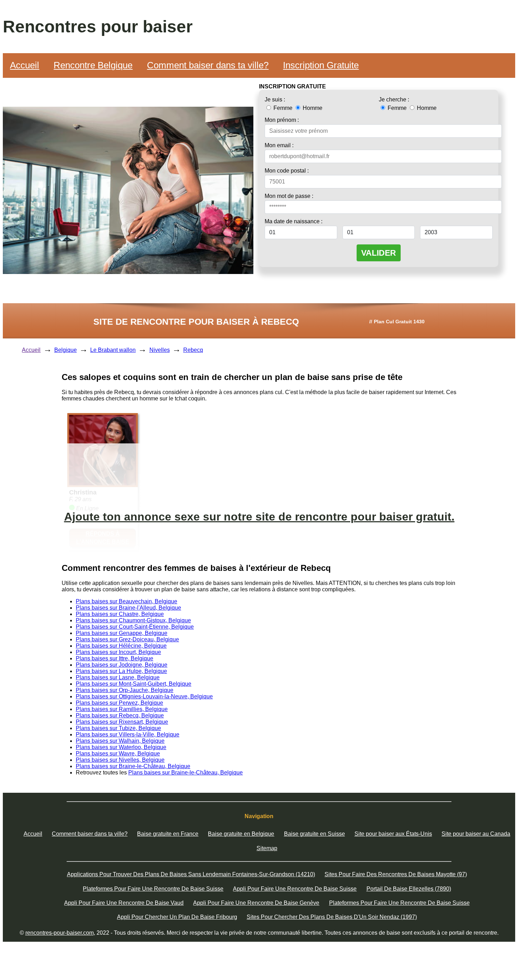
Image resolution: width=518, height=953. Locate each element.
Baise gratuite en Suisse (314, 834)
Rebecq (193, 350)
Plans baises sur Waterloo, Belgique (121, 747)
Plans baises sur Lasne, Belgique (118, 677)
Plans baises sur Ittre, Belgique (114, 658)
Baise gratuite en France (167, 834)
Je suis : (275, 99)
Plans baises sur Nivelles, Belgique (120, 760)
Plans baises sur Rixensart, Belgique (122, 722)
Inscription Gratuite (321, 65)
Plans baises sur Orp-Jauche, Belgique (124, 690)
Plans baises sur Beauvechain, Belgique (126, 601)
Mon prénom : (282, 120)
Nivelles (159, 350)
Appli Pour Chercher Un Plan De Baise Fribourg (177, 917)
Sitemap (267, 848)
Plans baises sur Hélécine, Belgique (121, 646)
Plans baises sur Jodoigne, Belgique (121, 665)
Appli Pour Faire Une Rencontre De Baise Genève (256, 903)
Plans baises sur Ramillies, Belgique (122, 709)
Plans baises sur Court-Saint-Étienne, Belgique (135, 627)
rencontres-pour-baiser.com (59, 933)
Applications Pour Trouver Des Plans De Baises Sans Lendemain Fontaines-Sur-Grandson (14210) (191, 874)
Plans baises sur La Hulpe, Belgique (121, 671)
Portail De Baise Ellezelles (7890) (408, 889)
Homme (311, 108)
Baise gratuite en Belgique (241, 834)
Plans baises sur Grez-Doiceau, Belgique (127, 639)
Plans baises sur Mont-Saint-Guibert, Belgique (133, 684)
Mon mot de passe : (289, 196)
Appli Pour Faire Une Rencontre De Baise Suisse (295, 889)
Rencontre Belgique (93, 65)
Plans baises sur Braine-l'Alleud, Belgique (128, 608)
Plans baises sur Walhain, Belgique (120, 741)
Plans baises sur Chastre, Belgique (120, 614)
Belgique (65, 350)
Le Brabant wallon (113, 350)
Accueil (24, 65)
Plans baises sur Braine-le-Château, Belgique (133, 766)
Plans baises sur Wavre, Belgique (118, 753)
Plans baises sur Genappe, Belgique (121, 633)
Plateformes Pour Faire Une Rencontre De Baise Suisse (153, 889)
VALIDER (378, 252)
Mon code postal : (287, 171)
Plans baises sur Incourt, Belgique (118, 652)
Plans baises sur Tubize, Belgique (118, 728)
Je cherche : (394, 99)
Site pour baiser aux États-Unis (393, 834)
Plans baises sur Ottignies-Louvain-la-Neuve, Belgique (144, 696)
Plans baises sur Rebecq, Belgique (120, 715)
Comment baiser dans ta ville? (208, 65)
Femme (283, 108)
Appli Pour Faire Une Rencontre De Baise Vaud (124, 903)
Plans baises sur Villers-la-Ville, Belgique (127, 734)
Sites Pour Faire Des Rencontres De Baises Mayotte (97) (396, 874)
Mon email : (279, 145)
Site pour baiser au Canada (476, 834)
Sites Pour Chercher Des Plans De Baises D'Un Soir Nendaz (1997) (332, 917)
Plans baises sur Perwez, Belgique (119, 703)
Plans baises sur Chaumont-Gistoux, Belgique (133, 620)
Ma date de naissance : (293, 221)
